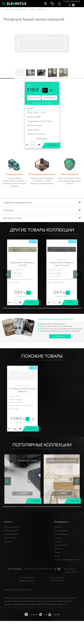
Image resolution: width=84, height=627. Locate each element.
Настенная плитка (11, 530)
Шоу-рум (58, 538)
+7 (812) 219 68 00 (71, 1)
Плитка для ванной (11, 527)
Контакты (58, 527)
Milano (39, 125)
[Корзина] (52, 3)
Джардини (18, 273)
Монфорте (18, 399)
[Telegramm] (69, 4)
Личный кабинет (61, 545)
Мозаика (7, 541)
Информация (61, 521)
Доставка (58, 549)
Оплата (57, 552)
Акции (57, 556)
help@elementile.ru (27, 580)
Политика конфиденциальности (67, 559)
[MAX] (73, 4)
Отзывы (58, 541)
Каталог (8, 521)
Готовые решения (61, 534)
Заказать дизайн (61, 530)
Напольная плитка (11, 534)
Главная (6, 9)
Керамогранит (9, 538)
